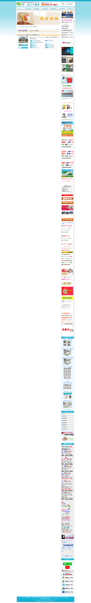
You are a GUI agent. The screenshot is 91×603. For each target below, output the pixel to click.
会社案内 (64, 416)
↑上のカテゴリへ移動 (33, 30)
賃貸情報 (23, 26)
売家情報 (64, 418)
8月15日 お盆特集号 (67, 366)
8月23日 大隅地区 (67, 339)
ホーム (18, 26)
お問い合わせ (65, 429)
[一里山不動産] (37, 6)
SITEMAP (67, 2)
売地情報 (64, 422)
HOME (62, 2)
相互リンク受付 (59, 597)
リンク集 (53, 597)
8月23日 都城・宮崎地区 (67, 348)
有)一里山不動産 (44, 601)
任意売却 (64, 427)
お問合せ (66, 597)
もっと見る (67, 409)
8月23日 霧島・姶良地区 (67, 357)
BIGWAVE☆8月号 (67, 400)
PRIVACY (72, 2)
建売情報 (64, 420)
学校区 (27, 26)
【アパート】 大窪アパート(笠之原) (28, 34)
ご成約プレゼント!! (67, 391)
